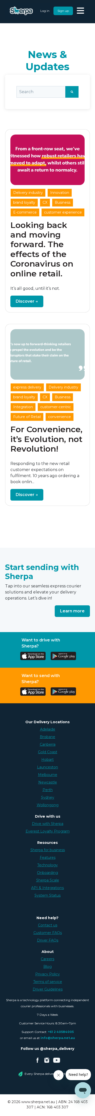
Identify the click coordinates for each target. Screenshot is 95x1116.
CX (45, 202)
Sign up (63, 11)
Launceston (47, 767)
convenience (59, 416)
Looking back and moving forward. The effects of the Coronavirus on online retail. (41, 249)
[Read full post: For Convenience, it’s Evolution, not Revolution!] (47, 354)
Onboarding (47, 872)
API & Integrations (47, 888)
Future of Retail (27, 416)
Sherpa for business (47, 850)
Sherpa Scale (47, 880)
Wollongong (48, 805)
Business (62, 202)
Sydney (47, 797)
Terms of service (47, 981)
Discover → (27, 301)
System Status (47, 895)
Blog (47, 966)
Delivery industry (28, 192)
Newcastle (47, 782)
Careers (47, 959)
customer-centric (55, 407)
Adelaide (47, 729)
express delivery (27, 387)
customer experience (63, 212)
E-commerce (25, 212)
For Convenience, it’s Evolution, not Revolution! (46, 439)
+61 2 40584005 (61, 1032)
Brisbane (47, 737)
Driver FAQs (47, 940)
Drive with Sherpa (47, 823)
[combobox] (40, 92)
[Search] (72, 92)
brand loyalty (24, 202)
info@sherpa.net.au (58, 1038)
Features (47, 857)
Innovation (59, 192)
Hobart (47, 759)
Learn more (72, 611)
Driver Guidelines (48, 989)
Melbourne (47, 774)
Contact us (47, 925)
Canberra (47, 744)
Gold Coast (47, 752)
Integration (23, 407)
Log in (44, 11)
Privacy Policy (47, 974)
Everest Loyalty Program (48, 831)
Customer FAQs (47, 932)
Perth (48, 790)
